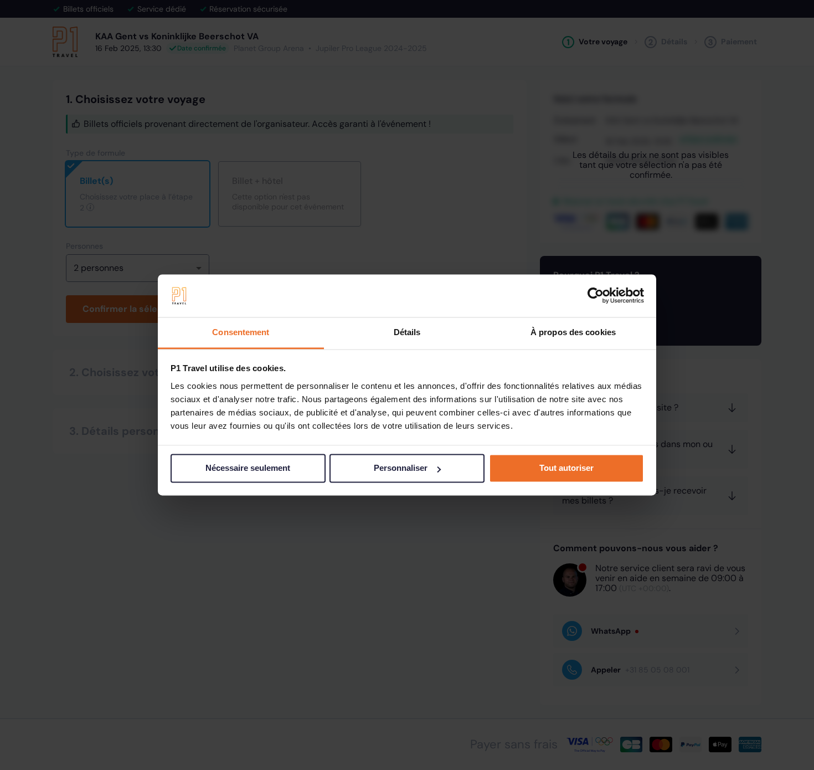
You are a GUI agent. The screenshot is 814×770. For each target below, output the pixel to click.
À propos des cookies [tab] (573, 332)
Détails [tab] (407, 332)
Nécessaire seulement (247, 468)
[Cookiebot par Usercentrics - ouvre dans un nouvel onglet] (595, 296)
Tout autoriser (566, 468)
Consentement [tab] (240, 332)
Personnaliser (400, 468)
